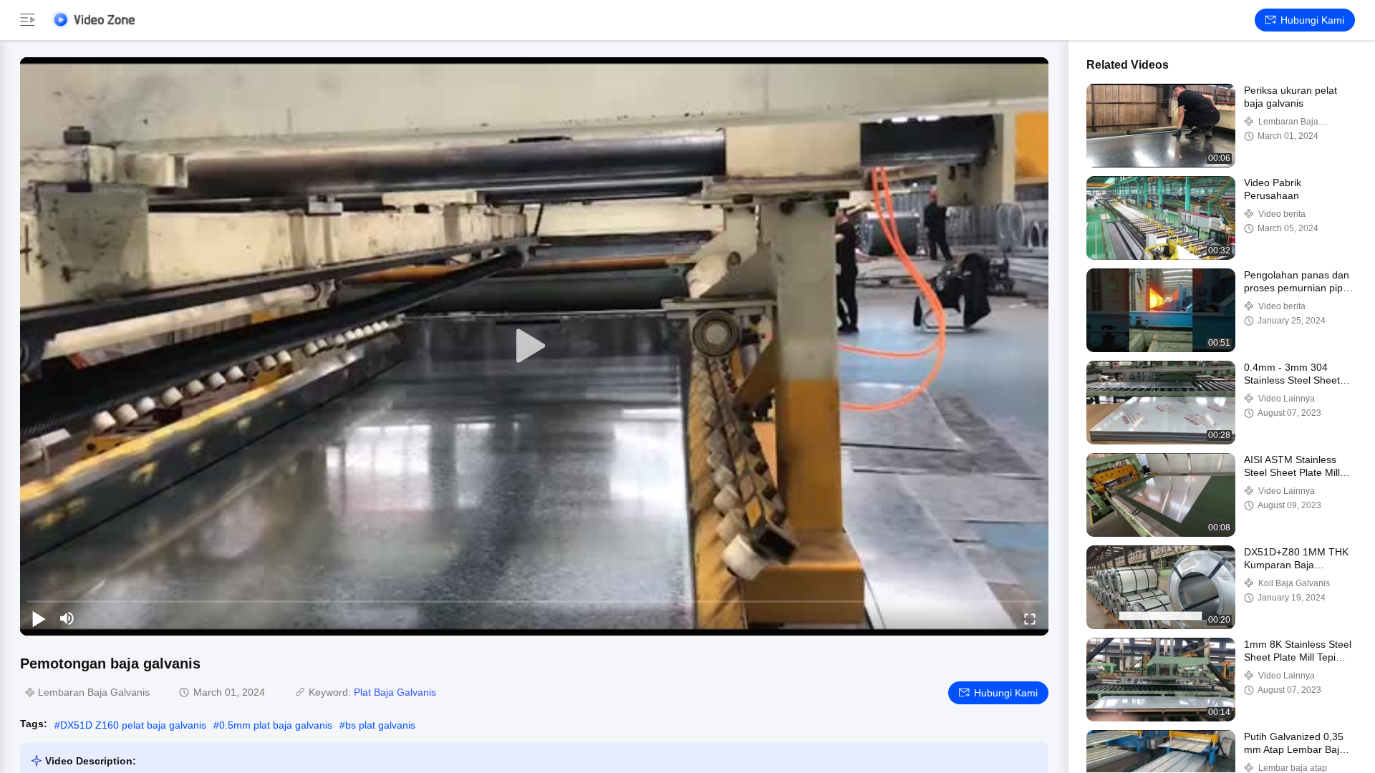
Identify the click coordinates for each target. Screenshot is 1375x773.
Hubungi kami (1312, 20)
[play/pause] (38, 618)
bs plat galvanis (380, 725)
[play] (534, 346)
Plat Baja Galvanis (395, 692)
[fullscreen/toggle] (1029, 618)
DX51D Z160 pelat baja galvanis (133, 725)
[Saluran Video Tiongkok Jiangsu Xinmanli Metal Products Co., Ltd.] (93, 20)
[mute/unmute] (67, 618)
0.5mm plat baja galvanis (275, 725)
